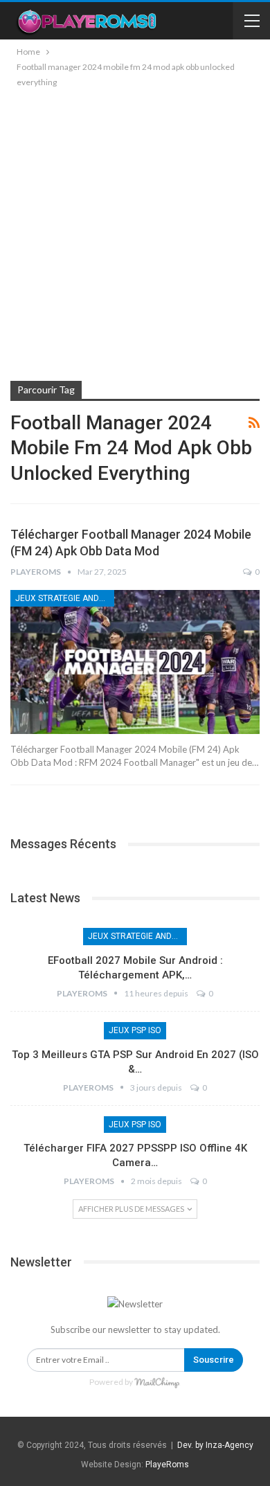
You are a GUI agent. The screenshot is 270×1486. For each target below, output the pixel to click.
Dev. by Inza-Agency (215, 1445)
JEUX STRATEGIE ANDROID (64, 598)
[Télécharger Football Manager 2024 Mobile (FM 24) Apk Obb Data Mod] (135, 662)
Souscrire (213, 1359)
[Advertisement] (135, 232)
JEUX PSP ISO (135, 1030)
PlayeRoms (167, 1464)
